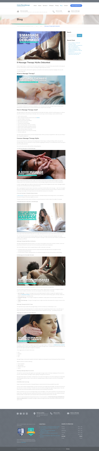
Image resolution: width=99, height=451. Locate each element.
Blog (61, 5)
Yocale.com (23, 442)
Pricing (56, 5)
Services (45, 5)
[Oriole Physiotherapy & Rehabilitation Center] (23, 5)
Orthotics (51, 5)
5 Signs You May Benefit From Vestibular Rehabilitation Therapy (74, 48)
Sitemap (67, 448)
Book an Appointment (76, 5)
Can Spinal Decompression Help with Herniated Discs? (75, 51)
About (39, 5)
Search (69, 32)
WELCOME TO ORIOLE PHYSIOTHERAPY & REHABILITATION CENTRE (71, 1)
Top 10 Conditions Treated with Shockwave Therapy (74, 43)
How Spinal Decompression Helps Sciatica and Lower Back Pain (74, 54)
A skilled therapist (20, 195)
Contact (66, 5)
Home (35, 5)
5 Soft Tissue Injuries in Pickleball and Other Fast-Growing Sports (75, 46)
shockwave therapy (25, 294)
